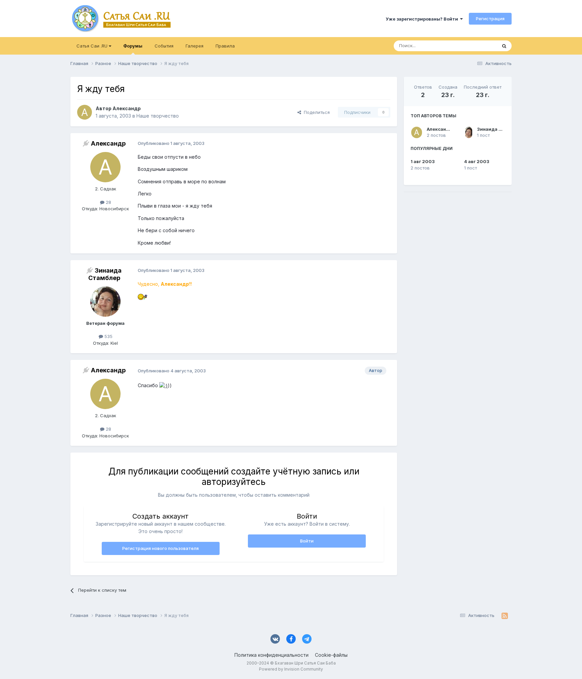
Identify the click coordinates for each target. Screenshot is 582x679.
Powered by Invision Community (291, 669)
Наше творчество (157, 116)
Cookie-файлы (331, 655)
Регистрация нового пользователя (160, 548)
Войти (307, 541)
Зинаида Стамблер (499, 129)
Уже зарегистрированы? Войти (423, 19)
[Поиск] (504, 45)
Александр (439, 129)
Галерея (194, 46)
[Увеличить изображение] (142, 296)
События (164, 46)
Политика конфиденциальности (271, 655)
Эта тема (479, 45)
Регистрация (490, 18)
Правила (225, 46)
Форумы (132, 46)
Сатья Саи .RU (92, 46)
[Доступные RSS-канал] (505, 615)
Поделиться (315, 112)
